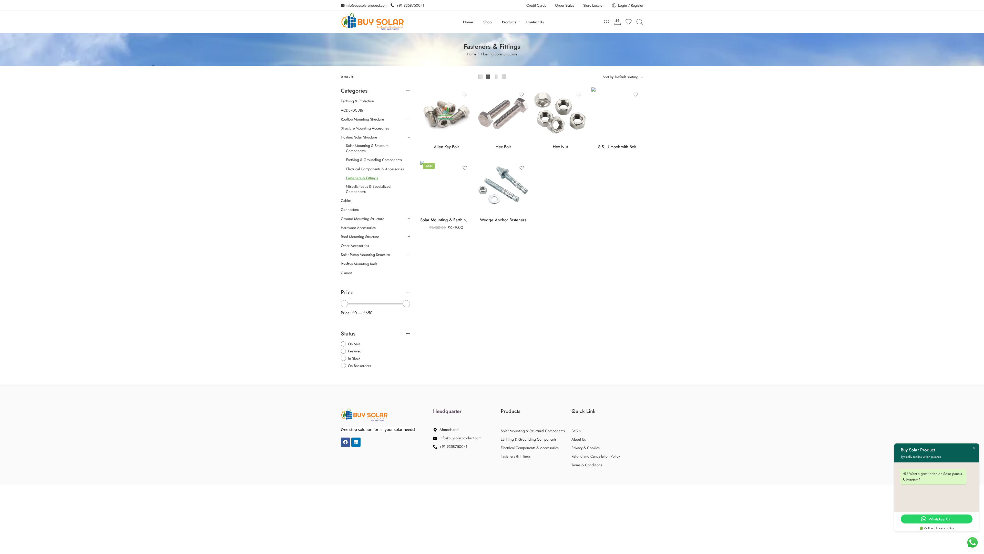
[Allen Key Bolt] (446, 113)
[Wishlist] (464, 94)
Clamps (346, 272)
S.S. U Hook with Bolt (617, 147)
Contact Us (535, 22)
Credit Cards (536, 5)
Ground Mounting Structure (362, 218)
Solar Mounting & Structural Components (367, 148)
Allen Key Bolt (446, 147)
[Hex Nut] (560, 113)
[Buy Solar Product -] (372, 21)
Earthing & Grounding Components (374, 159)
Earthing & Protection (357, 101)
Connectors (350, 209)
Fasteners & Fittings (362, 178)
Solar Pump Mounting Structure (365, 254)
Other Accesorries (355, 245)
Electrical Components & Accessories (375, 169)
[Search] (639, 21)
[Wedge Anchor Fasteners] (503, 187)
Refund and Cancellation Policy (595, 456)
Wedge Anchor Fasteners (503, 220)
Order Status (564, 5)
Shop (487, 22)
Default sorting (627, 77)
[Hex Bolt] (503, 113)
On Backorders (359, 365)
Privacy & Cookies (585, 447)
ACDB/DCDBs (352, 110)
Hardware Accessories (358, 227)
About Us (578, 439)
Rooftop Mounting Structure (362, 119)
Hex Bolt (503, 147)
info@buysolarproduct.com (366, 5)
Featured (354, 351)
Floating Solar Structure (499, 54)
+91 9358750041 (409, 5)
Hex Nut (560, 147)
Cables (346, 200)
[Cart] (617, 21)
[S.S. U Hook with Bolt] (617, 113)
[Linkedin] (356, 442)
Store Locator (593, 5)
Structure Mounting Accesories (365, 128)
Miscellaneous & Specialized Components (368, 189)
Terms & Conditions (586, 465)
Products (509, 22)
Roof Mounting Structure (360, 236)
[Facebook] (345, 442)
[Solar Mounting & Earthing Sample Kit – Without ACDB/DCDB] (446, 187)
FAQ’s (576, 430)
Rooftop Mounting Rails (359, 263)
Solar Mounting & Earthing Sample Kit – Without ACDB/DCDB (446, 220)
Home (468, 22)
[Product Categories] (606, 21)
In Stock (354, 358)
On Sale (354, 344)
